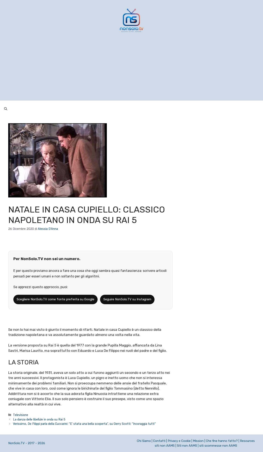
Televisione (20, 415)
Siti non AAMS (187, 445)
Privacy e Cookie (179, 441)
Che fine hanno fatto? (222, 441)
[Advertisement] (131, 72)
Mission (198, 441)
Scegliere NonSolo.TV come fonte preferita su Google (55, 299)
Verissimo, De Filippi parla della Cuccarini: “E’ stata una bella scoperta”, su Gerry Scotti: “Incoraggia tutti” (84, 424)
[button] (5, 109)
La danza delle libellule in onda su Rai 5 (39, 419)
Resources (247, 441)
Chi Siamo (144, 441)
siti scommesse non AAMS (218, 445)
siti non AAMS (165, 445)
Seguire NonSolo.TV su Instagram (127, 299)
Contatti (159, 441)
